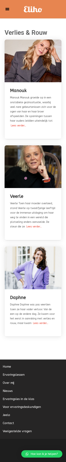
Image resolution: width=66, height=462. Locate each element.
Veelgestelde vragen (17, 431)
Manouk (18, 90)
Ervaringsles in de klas (18, 399)
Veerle (16, 196)
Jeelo (6, 415)
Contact (8, 423)
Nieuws (8, 391)
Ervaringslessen (14, 374)
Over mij (8, 383)
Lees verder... (18, 125)
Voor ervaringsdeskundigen (22, 407)
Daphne (18, 297)
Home (7, 366)
